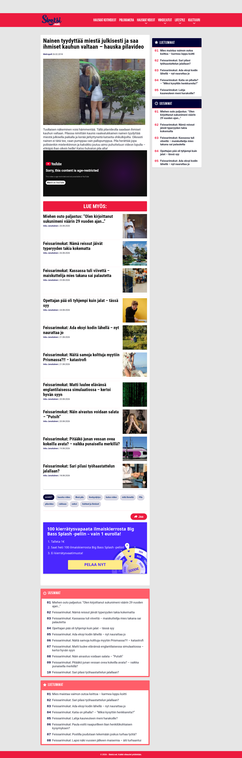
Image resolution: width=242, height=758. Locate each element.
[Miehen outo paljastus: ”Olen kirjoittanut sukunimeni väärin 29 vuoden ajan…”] (134, 226)
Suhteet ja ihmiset (90, 504)
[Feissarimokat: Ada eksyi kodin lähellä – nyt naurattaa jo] (134, 337)
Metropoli (47, 54)
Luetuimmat (55, 685)
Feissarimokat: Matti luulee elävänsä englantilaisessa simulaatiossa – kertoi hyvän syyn (77, 389)
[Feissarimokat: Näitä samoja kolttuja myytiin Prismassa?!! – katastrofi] (134, 364)
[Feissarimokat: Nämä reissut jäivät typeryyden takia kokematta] (134, 253)
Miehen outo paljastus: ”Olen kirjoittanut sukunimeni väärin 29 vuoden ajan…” (78, 219)
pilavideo (49, 504)
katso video (111, 497)
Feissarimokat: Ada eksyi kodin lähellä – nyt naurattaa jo (81, 330)
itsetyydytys (95, 497)
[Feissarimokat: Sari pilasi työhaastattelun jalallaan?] (134, 476)
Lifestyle (180, 20)
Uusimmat (54, 593)
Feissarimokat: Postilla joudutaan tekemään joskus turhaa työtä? (94, 734)
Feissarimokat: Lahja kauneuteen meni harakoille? (85, 718)
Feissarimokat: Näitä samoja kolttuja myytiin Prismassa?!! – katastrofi (81, 357)
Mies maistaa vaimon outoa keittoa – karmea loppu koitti (89, 694)
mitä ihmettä (128, 497)
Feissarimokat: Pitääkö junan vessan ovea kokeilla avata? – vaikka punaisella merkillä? (81, 441)
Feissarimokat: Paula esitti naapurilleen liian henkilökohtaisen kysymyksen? (92, 726)
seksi (74, 504)
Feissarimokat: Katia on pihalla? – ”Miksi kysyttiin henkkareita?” (93, 712)
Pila (140, 497)
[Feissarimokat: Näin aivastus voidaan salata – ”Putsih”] (134, 421)
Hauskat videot (146, 20)
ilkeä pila (79, 497)
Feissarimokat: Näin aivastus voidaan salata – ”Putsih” (81, 414)
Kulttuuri (194, 20)
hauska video (64, 497)
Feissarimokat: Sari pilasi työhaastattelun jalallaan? (79, 468)
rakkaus (63, 504)
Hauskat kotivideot (104, 20)
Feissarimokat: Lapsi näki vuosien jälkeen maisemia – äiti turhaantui (96, 740)
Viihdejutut (165, 20)
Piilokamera (126, 20)
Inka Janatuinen (50, 226)
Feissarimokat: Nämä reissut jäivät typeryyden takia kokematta (73, 246)
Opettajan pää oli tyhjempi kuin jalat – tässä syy (80, 303)
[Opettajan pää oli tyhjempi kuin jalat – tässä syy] (134, 310)
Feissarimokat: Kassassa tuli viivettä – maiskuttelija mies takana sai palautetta (77, 273)
